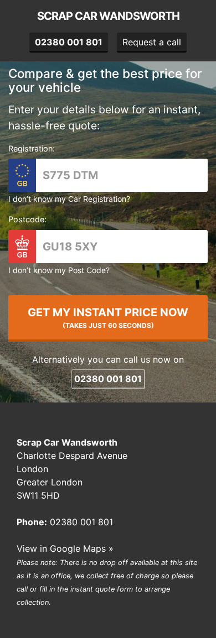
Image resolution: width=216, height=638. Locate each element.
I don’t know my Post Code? (59, 270)
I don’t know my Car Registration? (69, 198)
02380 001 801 (108, 378)
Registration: (31, 148)
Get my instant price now (108, 318)
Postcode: (27, 219)
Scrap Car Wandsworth (108, 16)
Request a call (151, 42)
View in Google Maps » (65, 548)
